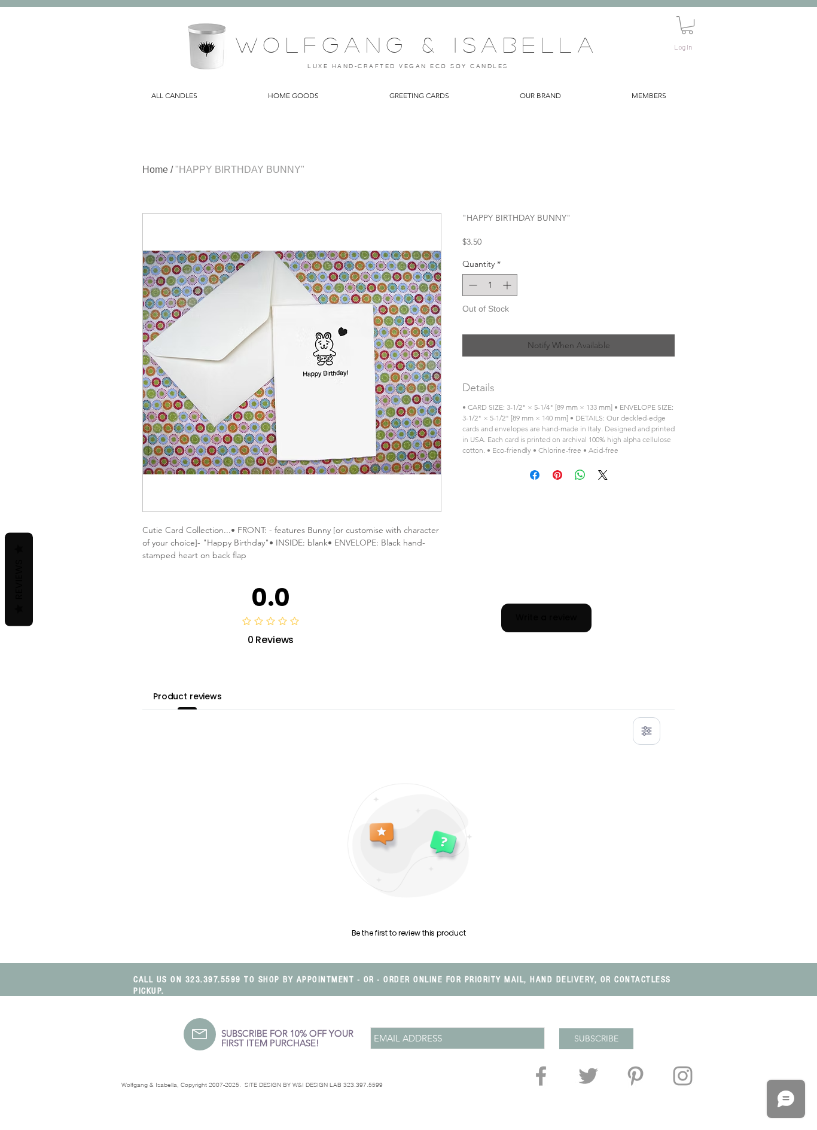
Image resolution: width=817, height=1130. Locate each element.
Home (155, 170)
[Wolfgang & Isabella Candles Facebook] (541, 1076)
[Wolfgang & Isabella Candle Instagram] (683, 1076)
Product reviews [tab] (187, 696)
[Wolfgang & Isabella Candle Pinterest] (635, 1076)
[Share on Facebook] (535, 475)
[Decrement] (471, 285)
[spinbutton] (490, 285)
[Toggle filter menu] (646, 731)
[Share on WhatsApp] (580, 475)
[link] (687, 25)
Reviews (19, 579)
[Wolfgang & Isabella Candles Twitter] (588, 1076)
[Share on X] (603, 475)
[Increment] (508, 285)
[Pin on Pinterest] (557, 475)
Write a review (546, 617)
